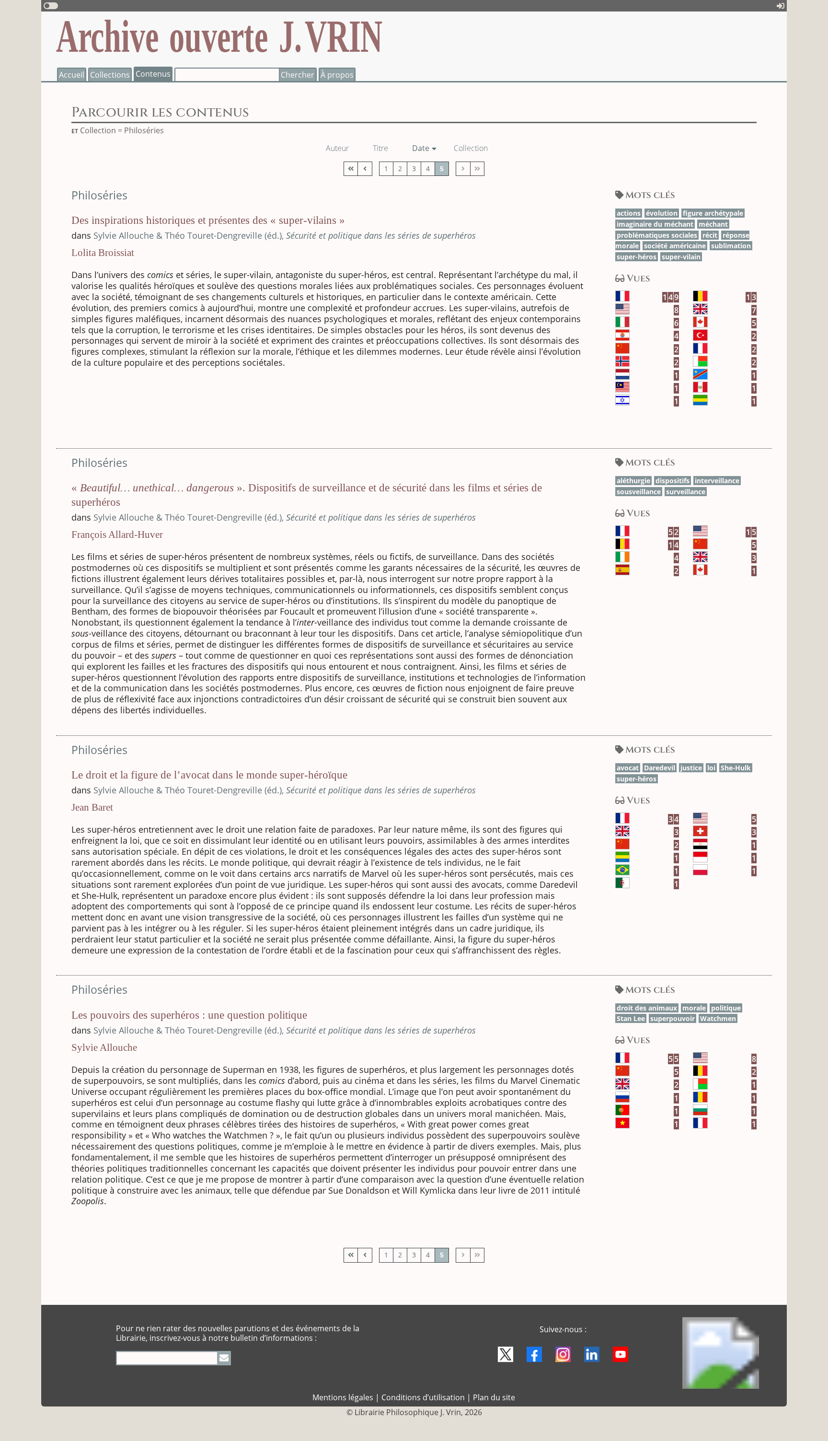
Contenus (153, 74)
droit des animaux (647, 1007)
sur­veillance (685, 491)
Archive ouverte (219, 36)
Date (424, 148)
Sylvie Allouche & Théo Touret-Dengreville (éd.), (284, 235)
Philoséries (99, 195)
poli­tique (726, 1007)
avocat (628, 767)
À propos (337, 75)
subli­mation (731, 245)
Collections (110, 75)
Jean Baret (92, 807)
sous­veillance (639, 491)
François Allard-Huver (117, 534)
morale (694, 1007)
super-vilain (681, 256)
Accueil (71, 75)
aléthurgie (633, 480)
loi (711, 767)
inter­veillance (717, 480)
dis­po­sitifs (673, 480)
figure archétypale (713, 213)
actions (629, 213)
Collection (474, 148)
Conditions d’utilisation (423, 1397)
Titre (384, 148)
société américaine (675, 245)
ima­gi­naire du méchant (655, 224)
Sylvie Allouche (104, 1047)
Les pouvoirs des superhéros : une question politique (189, 1015)
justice (691, 767)
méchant (713, 224)
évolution (662, 213)
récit (709, 235)
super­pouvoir (672, 1018)
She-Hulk (736, 767)
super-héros (636, 256)
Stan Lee (631, 1018)
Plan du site (494, 1397)
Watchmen (718, 1018)
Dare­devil (659, 767)
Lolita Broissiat (102, 252)
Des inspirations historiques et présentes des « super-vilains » (208, 220)
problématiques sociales (657, 235)
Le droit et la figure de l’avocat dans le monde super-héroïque (209, 775)
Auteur (341, 148)
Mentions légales (342, 1397)
